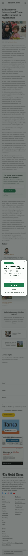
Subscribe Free (14, 285)
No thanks (14, 289)
